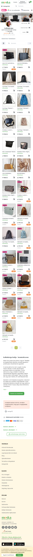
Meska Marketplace (7, 480)
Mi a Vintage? (5, 474)
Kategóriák (5, 464)
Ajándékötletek (6, 458)
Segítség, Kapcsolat (7, 488)
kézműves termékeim (8, 38)
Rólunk (4, 499)
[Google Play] (7, 544)
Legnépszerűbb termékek (9, 453)
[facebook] (3, 527)
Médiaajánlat (5, 485)
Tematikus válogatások (8, 461)
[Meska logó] (5, 2)
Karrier (4, 501)
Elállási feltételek (6, 510)
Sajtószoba (5, 504)
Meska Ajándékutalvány (8, 450)
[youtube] (12, 527)
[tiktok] (15, 527)
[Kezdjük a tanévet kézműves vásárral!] (4, 10)
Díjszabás (4, 483)
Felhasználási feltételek (8, 507)
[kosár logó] (29, 2)
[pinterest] (9, 527)
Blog (3, 455)
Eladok (15, 2)
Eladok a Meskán (6, 477)
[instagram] (6, 527)
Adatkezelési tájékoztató (9, 512)
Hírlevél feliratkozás (7, 447)
